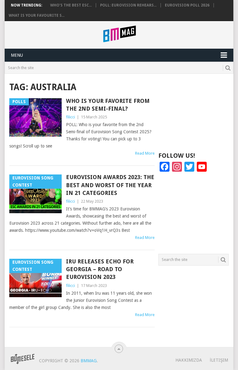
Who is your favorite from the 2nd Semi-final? (108, 105)
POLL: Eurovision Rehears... (128, 5)
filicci (70, 117)
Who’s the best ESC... (71, 5)
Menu (17, 55)
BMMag (89, 360)
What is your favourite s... (36, 15)
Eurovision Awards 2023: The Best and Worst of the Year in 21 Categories (110, 185)
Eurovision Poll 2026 (187, 5)
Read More (145, 153)
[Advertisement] (193, 112)
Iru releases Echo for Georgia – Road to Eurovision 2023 (100, 269)
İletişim (219, 360)
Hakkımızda (188, 360)
